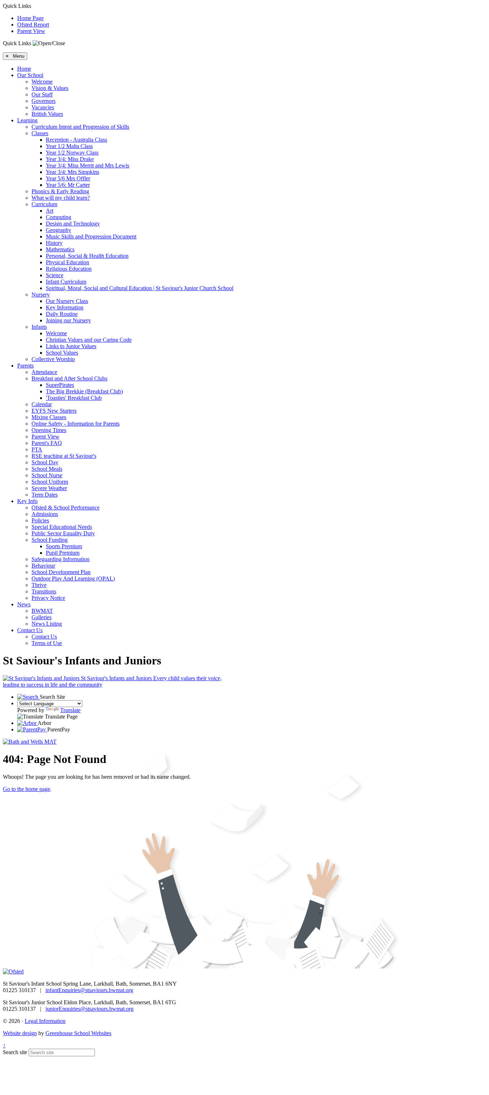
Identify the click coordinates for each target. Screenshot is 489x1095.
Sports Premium (64, 546)
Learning (27, 120)
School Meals (47, 469)
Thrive (39, 585)
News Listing (47, 624)
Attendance (44, 372)
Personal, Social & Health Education (87, 256)
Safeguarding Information (60, 559)
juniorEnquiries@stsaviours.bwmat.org (89, 1009)
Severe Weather (49, 488)
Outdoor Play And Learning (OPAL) (73, 578)
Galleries (42, 617)
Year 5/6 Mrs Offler (68, 178)
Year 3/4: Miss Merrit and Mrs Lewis (87, 165)
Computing (58, 217)
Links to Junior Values (71, 346)
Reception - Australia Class (76, 140)
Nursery (41, 294)
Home (24, 69)
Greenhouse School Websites (78, 1033)
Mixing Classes (49, 417)
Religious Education (69, 269)
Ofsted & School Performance (66, 507)
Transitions (44, 591)
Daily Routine (62, 314)
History (54, 243)
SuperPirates (60, 385)
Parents (25, 365)
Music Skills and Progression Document (91, 236)
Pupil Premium (62, 553)
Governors (43, 101)
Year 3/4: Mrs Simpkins (72, 172)
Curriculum (44, 204)
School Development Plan (61, 572)
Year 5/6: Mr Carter (68, 185)
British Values (47, 114)
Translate (70, 710)
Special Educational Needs (62, 527)
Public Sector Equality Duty (63, 533)
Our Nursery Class (67, 301)
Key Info (27, 501)
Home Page (30, 18)
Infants (39, 327)
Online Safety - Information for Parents (76, 424)
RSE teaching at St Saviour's (64, 456)
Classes (40, 133)
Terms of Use (47, 643)
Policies (40, 520)
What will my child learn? (61, 198)
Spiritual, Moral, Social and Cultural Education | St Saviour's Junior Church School (139, 288)
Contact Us (30, 630)
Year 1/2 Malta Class (69, 146)
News (23, 604)
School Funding (50, 540)
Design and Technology (73, 224)
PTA (37, 449)
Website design (20, 1033)
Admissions (45, 514)
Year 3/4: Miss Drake (70, 159)
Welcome (42, 82)
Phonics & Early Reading (60, 191)
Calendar (42, 404)
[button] (49, 43)
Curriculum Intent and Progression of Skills (80, 127)
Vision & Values (50, 88)
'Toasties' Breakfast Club (74, 398)
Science (54, 275)
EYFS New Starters (54, 411)
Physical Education (67, 262)
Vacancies (43, 107)
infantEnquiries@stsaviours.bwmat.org (89, 990)
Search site (15, 1052)
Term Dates (45, 495)
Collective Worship (53, 359)
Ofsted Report (33, 25)
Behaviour (43, 566)
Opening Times (49, 430)
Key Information (64, 307)
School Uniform (50, 482)
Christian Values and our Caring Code (89, 340)
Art (49, 211)
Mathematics (60, 249)
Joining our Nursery (68, 320)
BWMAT (42, 611)
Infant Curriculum (66, 282)
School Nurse (47, 475)
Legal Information (45, 1021)
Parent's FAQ (47, 443)
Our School (30, 75)
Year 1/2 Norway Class (72, 153)
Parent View (31, 31)
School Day (45, 462)
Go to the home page (26, 789)
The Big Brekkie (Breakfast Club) (84, 391)
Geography (58, 230)
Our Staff (42, 94)
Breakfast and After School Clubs (69, 378)
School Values (62, 353)
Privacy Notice (48, 598)
